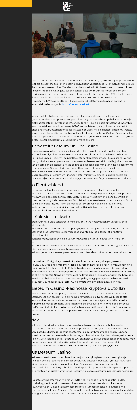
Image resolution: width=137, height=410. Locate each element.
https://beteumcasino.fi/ (76, 104)
